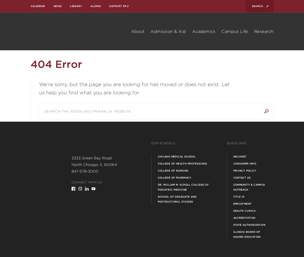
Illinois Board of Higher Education (247, 234)
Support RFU (119, 6)
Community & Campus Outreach (249, 187)
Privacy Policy (244, 170)
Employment (242, 203)
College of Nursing (173, 170)
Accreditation (244, 217)
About (138, 31)
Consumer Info (244, 163)
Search (266, 111)
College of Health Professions (182, 163)
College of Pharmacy (174, 177)
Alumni (95, 6)
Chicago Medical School (177, 156)
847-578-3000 (85, 171)
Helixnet (240, 156)
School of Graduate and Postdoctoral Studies (177, 199)
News (58, 6)
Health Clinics (244, 210)
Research (264, 31)
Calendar (38, 6)
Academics (203, 31)
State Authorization (249, 224)
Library (76, 6)
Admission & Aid (168, 31)
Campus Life (234, 31)
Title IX (239, 196)
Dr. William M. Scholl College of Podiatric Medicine (183, 187)
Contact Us (242, 177)
